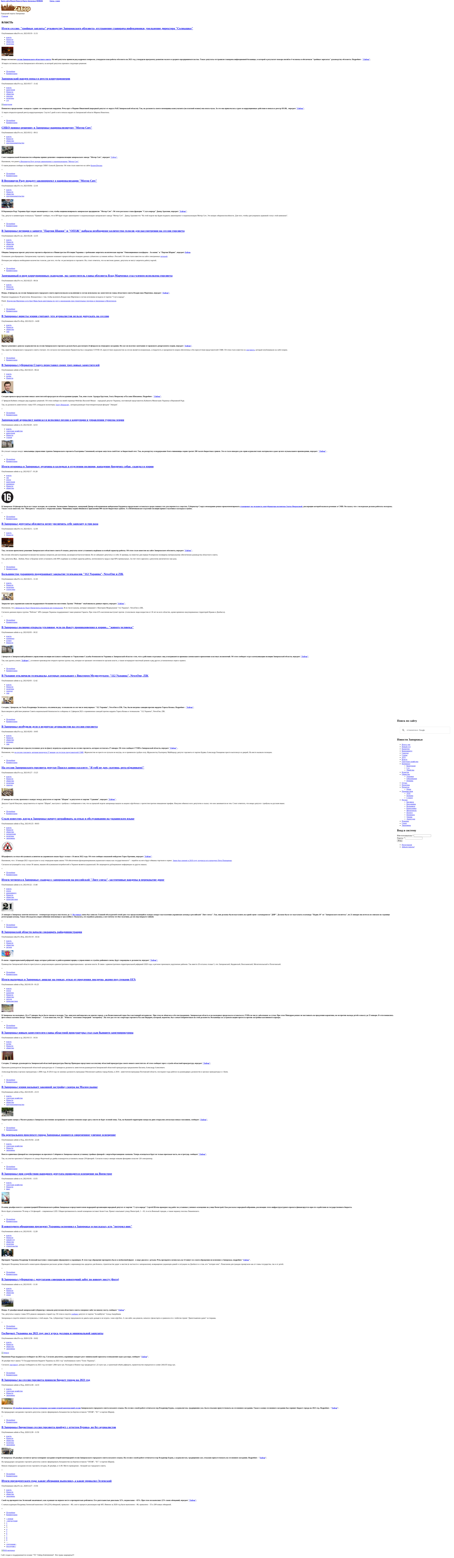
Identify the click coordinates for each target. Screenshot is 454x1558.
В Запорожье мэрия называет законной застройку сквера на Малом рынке (50, 1086)
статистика (10, 589)
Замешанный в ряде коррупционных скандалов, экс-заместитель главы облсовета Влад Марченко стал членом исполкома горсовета (87, 275)
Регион (405, 800)
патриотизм (11, 834)
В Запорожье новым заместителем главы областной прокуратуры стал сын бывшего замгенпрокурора (67, 1032)
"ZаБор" (366, 59)
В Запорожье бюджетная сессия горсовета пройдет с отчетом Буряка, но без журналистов (59, 1427)
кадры (8, 376)
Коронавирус (407, 751)
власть (8, 37)
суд (7, 100)
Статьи (404, 755)
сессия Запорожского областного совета (34, 59)
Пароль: (401, 838)
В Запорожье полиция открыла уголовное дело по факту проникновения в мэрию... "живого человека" (68, 627)
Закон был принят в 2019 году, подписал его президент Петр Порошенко (202, 860)
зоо (7, 478)
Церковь (409, 781)
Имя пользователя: (405, 836)
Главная (5, 16)
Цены (408, 789)
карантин (10, 993)
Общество (406, 774)
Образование (411, 779)
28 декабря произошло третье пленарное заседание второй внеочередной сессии (47, 1408)
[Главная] (16, 11)
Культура (405, 772)
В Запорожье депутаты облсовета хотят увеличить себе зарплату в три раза (50, 523)
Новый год (406, 747)
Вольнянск (410, 806)
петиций (163, 256)
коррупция (10, 90)
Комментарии (11, 74)
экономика (10, 838)
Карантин (406, 749)
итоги (8, 480)
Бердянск (410, 802)
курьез (8, 641)
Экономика (406, 825)
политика (10, 44)
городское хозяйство (14, 431)
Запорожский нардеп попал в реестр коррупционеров (36, 78)
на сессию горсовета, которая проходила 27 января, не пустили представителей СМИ (48, 752)
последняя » (11, 1546)
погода (9, 999)
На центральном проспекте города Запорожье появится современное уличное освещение (59, 1134)
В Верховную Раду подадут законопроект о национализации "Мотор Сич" (49, 180)
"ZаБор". (114, 157)
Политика (406, 785)
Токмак (409, 817)
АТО (404, 757)
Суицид (409, 798)
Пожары (409, 796)
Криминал (406, 764)
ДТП (408, 793)
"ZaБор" (192, 1500)
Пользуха (405, 787)
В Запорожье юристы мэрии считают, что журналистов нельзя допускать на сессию (55, 316)
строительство (12, 1246)
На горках (77, 915)
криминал (10, 484)
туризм (9, 437)
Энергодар (410, 819)
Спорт (404, 823)
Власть (404, 759)
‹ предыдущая (11, 1521)
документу (14, 1365)
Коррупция (410, 766)
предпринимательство (15, 143)
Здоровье (410, 776)
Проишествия (407, 791)
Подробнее (10, 71)
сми (7, 332)
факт (8, 1189)
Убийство (410, 770)
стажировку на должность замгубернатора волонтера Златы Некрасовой (271, 506)
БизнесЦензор (96, 165)
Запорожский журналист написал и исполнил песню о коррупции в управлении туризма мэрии (63, 419)
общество (10, 42)
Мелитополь (411, 810)
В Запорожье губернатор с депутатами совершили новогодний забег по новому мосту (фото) (60, 1279)
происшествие (12, 899)
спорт (8, 1295)
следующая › (11, 1544)
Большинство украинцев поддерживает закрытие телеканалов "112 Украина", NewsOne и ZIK (62, 574)
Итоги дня (406, 745)
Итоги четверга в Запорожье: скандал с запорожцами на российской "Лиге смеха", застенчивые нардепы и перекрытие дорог (83, 879)
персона (9, 96)
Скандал (405, 753)
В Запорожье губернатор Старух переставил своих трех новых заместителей (51, 365)
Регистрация (407, 845)
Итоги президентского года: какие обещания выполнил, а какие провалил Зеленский (57, 1480)
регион (9, 947)
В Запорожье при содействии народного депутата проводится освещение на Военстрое (57, 1173)
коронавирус (11, 893)
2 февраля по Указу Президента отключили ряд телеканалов (38, 608)
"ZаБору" (25, 661)
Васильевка (411, 804)
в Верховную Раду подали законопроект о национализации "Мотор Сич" (49, 161)
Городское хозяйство (410, 762)
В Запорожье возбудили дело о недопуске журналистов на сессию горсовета (50, 726)
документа (250, 350)
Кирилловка (411, 808)
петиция (9, 246)
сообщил (74, 1314)
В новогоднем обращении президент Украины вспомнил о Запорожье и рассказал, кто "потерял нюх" (67, 1226)
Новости (9, 40)
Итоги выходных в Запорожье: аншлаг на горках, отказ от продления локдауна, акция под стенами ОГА (69, 979)
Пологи (409, 813)
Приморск (410, 815)
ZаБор (187, 252)
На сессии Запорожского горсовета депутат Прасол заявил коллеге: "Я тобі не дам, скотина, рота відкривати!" (73, 767)
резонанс (9, 742)
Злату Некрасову (62, 405)
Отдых (404, 783)
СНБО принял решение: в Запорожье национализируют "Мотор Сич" (47, 127)
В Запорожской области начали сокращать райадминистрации (42, 931)
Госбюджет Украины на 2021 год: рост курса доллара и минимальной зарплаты (52, 1333)
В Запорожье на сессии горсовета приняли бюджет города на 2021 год (46, 1379)
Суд (408, 768)
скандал (9, 691)
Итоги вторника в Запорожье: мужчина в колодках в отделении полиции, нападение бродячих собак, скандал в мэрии (78, 466)
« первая (9, 1519)
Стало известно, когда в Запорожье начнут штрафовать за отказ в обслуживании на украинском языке (68, 818)
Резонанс (405, 821)
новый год (10, 1240)
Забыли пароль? (408, 847)
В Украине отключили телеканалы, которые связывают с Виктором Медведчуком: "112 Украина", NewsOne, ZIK (75, 675)
